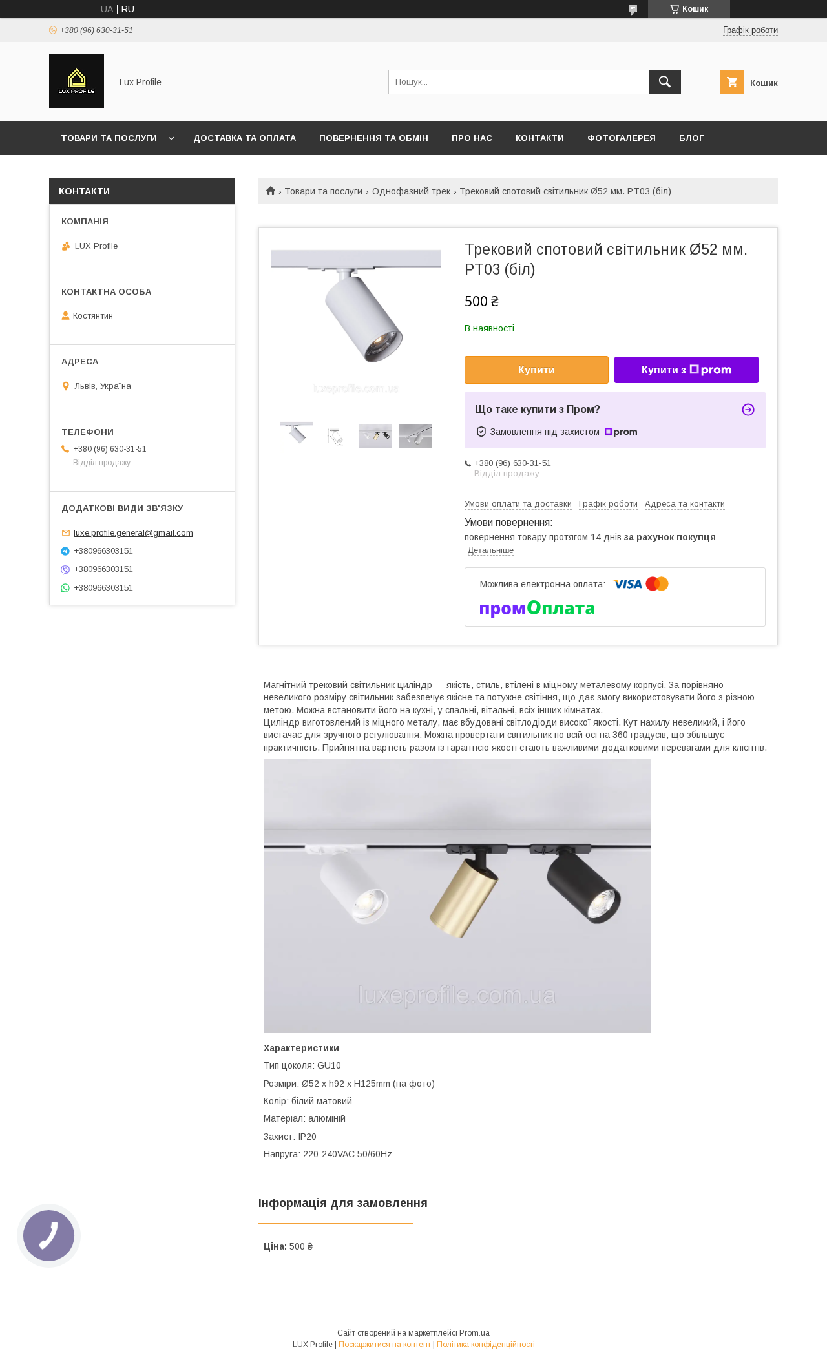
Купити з (664, 369)
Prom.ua (474, 1332)
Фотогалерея (621, 138)
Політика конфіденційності (486, 1344)
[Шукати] (665, 82)
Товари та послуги (109, 138)
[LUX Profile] (76, 105)
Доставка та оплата (244, 138)
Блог (691, 138)
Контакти (540, 138)
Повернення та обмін (373, 138)
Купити (536, 369)
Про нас (472, 138)
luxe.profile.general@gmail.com (133, 533)
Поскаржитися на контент (385, 1344)
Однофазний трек (411, 191)
